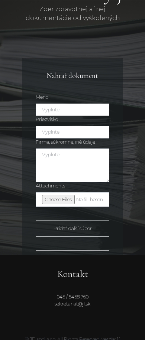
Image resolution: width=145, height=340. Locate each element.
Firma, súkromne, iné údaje (65, 142)
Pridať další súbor (73, 228)
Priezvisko (47, 119)
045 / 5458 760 (72, 297)
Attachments (50, 186)
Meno (42, 97)
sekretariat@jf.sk (72, 304)
